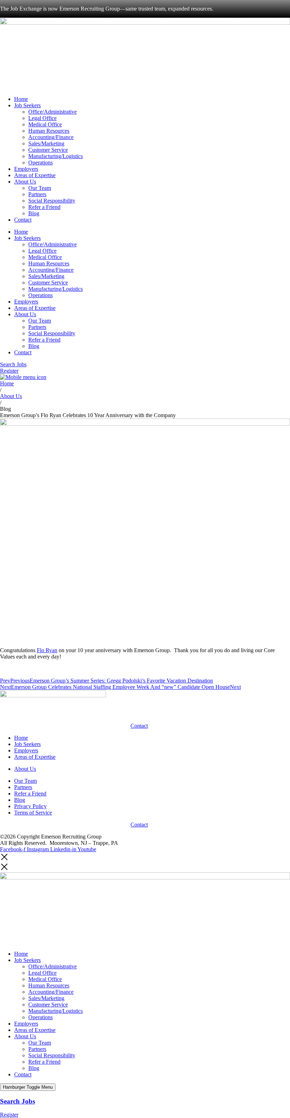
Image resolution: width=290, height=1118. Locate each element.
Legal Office (42, 118)
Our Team (39, 188)
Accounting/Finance (51, 137)
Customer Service (48, 150)
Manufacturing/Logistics (55, 156)
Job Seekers (27, 105)
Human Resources (48, 131)
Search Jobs (17, 1101)
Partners (37, 194)
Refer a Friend (44, 207)
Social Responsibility (51, 201)
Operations (40, 163)
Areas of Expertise (35, 175)
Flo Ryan (47, 650)
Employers (26, 169)
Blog (33, 213)
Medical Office (45, 124)
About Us (25, 182)
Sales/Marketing (46, 143)
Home (21, 99)
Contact (22, 220)
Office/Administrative (52, 112)
